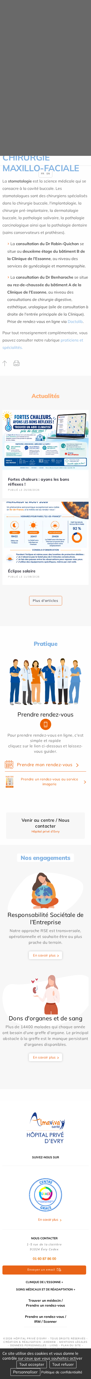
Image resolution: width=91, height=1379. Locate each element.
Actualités (45, 395)
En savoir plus (44, 955)
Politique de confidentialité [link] (61, 1372)
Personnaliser (25, 1371)
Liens (54, 1345)
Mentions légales (73, 1342)
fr (42, 173)
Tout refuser (63, 1364)
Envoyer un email (41, 1269)
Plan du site (71, 1345)
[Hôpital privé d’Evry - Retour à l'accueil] (46, 1128)
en (48, 173)
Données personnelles (28, 1345)
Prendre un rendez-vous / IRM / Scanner (45, 1319)
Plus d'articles (45, 600)
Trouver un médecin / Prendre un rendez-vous (45, 1303)
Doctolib (75, 321)
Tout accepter (31, 1364)
